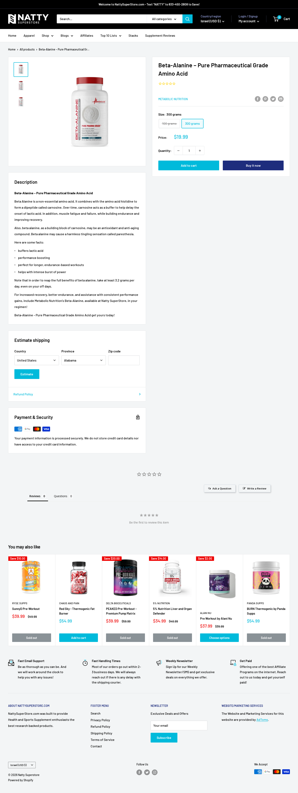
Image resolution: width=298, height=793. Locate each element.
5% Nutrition (161, 603)
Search (96, 713)
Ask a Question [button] (221, 488)
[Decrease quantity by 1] (178, 150)
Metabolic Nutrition (173, 99)
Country (20, 351)
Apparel (29, 35)
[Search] (187, 18)
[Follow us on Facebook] (139, 772)
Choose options (219, 638)
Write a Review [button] (256, 488)
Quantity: (165, 150)
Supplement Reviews (160, 35)
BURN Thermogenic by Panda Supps (266, 611)
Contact (96, 746)
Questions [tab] (60, 496)
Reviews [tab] (34, 496)
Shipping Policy (101, 733)
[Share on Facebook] (257, 99)
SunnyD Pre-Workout (26, 609)
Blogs (65, 35)
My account (247, 21)
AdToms (262, 719)
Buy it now (253, 165)
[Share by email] (281, 99)
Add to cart (189, 165)
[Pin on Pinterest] (265, 99)
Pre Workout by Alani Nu (216, 618)
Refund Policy (23, 394)
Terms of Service (103, 739)
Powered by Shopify (20, 780)
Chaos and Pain (69, 603)
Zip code (114, 351)
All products (27, 49)
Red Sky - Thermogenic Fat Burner (77, 611)
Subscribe (164, 737)
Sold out (31, 638)
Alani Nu (205, 613)
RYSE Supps (19, 603)
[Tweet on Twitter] (273, 99)
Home (12, 35)
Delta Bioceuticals (118, 603)
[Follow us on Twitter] (147, 772)
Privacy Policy (100, 720)
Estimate (26, 374)
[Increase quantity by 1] (200, 150)
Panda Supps (255, 603)
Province (67, 351)
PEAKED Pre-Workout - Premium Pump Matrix (121, 611)
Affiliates (86, 35)
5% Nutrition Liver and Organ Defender (172, 611)
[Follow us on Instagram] (155, 772)
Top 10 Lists (108, 35)
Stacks (133, 35)
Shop (45, 35)
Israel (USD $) (18, 765)
